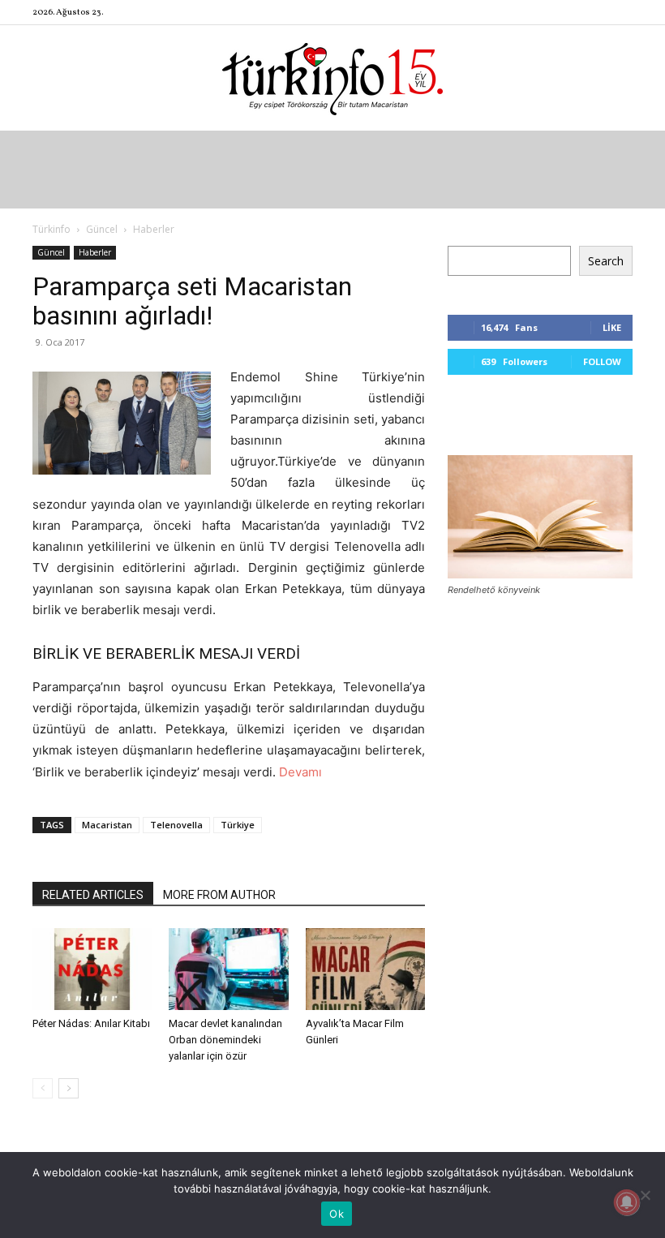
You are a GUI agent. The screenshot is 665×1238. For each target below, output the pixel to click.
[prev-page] (42, 1088)
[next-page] (68, 1088)
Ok (336, 1213)
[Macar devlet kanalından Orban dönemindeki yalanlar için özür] (228, 969)
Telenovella (176, 825)
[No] (645, 1195)
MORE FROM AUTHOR (219, 894)
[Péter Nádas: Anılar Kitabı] (92, 969)
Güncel (102, 229)
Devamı (299, 772)
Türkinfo (51, 229)
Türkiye (238, 825)
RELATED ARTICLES (93, 894)
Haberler (95, 252)
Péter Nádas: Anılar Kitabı (91, 1023)
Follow (602, 361)
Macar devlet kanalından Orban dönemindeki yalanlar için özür (225, 1039)
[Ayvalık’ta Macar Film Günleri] (365, 969)
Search (606, 261)
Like (612, 327)
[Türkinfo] (332, 79)
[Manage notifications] (627, 1202)
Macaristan (107, 825)
